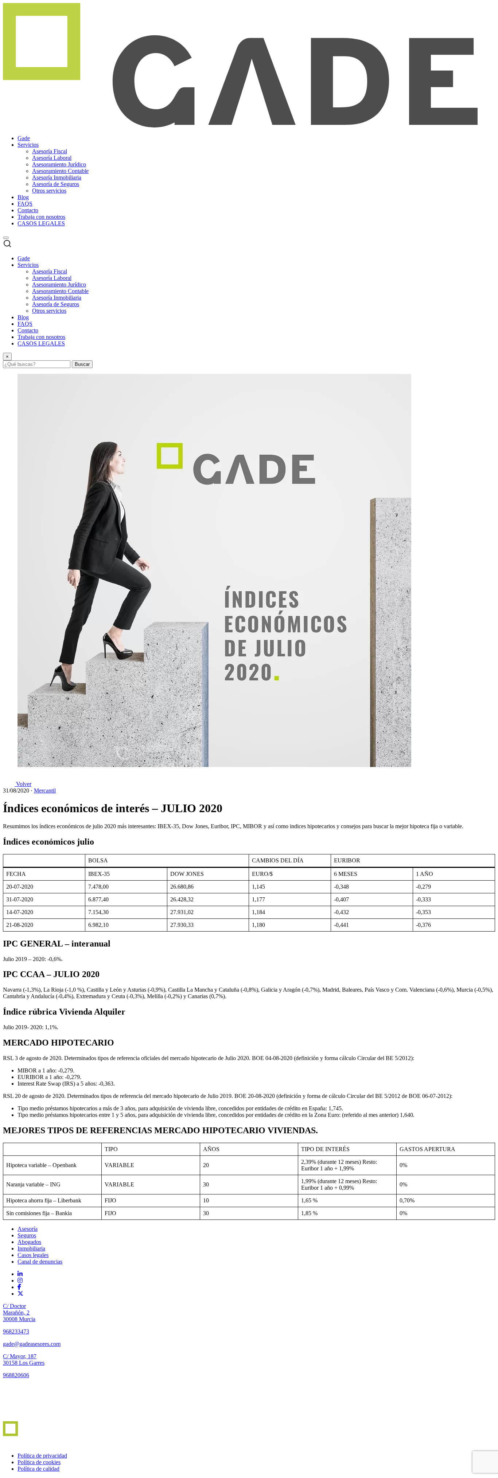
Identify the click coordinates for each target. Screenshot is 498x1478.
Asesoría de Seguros (55, 184)
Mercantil (45, 790)
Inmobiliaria (31, 1248)
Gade (23, 138)
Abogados (29, 1242)
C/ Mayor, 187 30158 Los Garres (23, 1359)
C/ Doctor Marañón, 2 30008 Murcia (19, 1312)
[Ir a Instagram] (20, 1280)
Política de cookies (39, 1462)
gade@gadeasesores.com (32, 1344)
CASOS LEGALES (41, 223)
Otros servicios (49, 190)
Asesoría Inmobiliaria (56, 177)
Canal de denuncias (39, 1261)
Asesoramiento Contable (60, 171)
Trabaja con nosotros (41, 217)
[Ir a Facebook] (19, 1287)
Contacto (27, 210)
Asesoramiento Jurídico (59, 164)
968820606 (16, 1375)
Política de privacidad (42, 1456)
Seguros (26, 1235)
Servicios (28, 145)
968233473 (16, 1331)
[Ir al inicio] (24, 1418)
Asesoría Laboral (51, 158)
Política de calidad (38, 1469)
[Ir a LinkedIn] (20, 1274)
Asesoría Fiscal (49, 151)
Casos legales (32, 1255)
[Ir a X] (20, 1294)
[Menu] (6, 238)
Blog (23, 197)
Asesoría (27, 1229)
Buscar (82, 364)
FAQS (24, 204)
